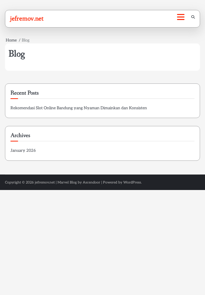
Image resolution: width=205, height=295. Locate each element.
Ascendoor (91, 182)
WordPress (132, 182)
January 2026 (23, 150)
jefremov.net (27, 18)
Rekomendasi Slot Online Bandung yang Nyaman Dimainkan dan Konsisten (78, 108)
